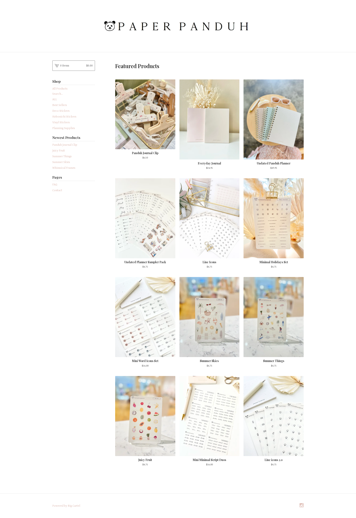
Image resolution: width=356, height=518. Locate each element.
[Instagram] (302, 505)
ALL (54, 99)
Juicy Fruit (58, 150)
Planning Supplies (63, 128)
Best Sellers (59, 105)
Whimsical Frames (63, 168)
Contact (57, 190)
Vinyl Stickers (61, 122)
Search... (57, 93)
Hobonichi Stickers (64, 116)
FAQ (54, 184)
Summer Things (62, 156)
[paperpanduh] (178, 25)
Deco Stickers (61, 111)
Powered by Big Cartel (66, 506)
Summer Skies (61, 162)
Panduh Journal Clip (64, 145)
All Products (60, 88)
